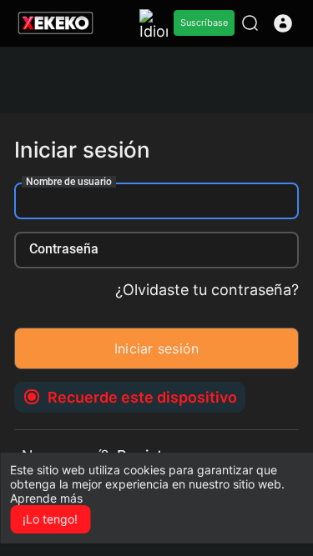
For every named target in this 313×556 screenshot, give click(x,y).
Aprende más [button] (46, 498)
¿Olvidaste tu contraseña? (207, 289)
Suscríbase (204, 22)
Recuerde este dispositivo (142, 397)
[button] (283, 23)
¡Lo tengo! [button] (50, 519)
